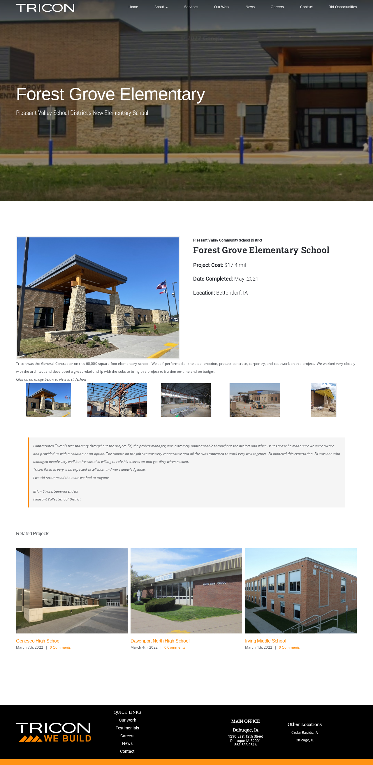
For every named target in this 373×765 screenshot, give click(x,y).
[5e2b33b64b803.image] (186, 400)
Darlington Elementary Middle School (282, 640)
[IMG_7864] (48, 400)
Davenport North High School (45, 640)
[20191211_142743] (117, 400)
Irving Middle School (151, 640)
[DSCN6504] (323, 400)
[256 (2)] (255, 400)
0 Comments (60, 647)
